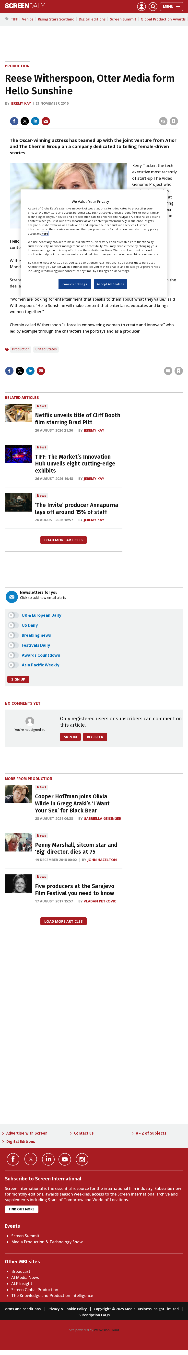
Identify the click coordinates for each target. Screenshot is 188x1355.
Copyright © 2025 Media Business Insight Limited (136, 1308)
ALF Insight (21, 1283)
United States (46, 349)
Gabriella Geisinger (102, 818)
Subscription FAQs (94, 1315)
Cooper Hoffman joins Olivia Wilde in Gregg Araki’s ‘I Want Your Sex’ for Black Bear (72, 803)
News (41, 406)
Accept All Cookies (110, 284)
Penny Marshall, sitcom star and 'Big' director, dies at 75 (76, 848)
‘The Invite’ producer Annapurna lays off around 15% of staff (76, 508)
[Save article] (173, 121)
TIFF (14, 19)
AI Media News (25, 1277)
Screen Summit (123, 19)
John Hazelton (102, 859)
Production (17, 66)
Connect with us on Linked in (48, 1159)
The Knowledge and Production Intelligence (52, 1295)
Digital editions (92, 19)
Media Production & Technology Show (47, 1242)
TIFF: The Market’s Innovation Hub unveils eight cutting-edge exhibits (75, 464)
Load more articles (63, 540)
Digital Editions (20, 1141)
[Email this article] (45, 121)
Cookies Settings (74, 284)
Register (95, 737)
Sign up (18, 679)
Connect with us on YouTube (65, 1159)
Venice (28, 19)
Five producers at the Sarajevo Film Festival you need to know (74, 890)
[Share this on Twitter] (24, 121)
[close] (177, 111)
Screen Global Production (34, 1289)
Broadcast (20, 1271)
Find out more (22, 1209)
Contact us (84, 1133)
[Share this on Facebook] (14, 121)
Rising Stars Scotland (56, 19)
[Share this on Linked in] (35, 121)
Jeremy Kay (21, 103)
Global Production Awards (163, 19)
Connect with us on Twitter (30, 1159)
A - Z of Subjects (151, 1133)
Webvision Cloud (106, 1330)
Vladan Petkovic (100, 901)
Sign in (110, 111)
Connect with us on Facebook (13, 1159)
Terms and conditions (22, 1308)
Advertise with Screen (26, 1133)
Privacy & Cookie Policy (67, 1308)
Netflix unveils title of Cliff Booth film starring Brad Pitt (77, 419)
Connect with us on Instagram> (82, 1159)
